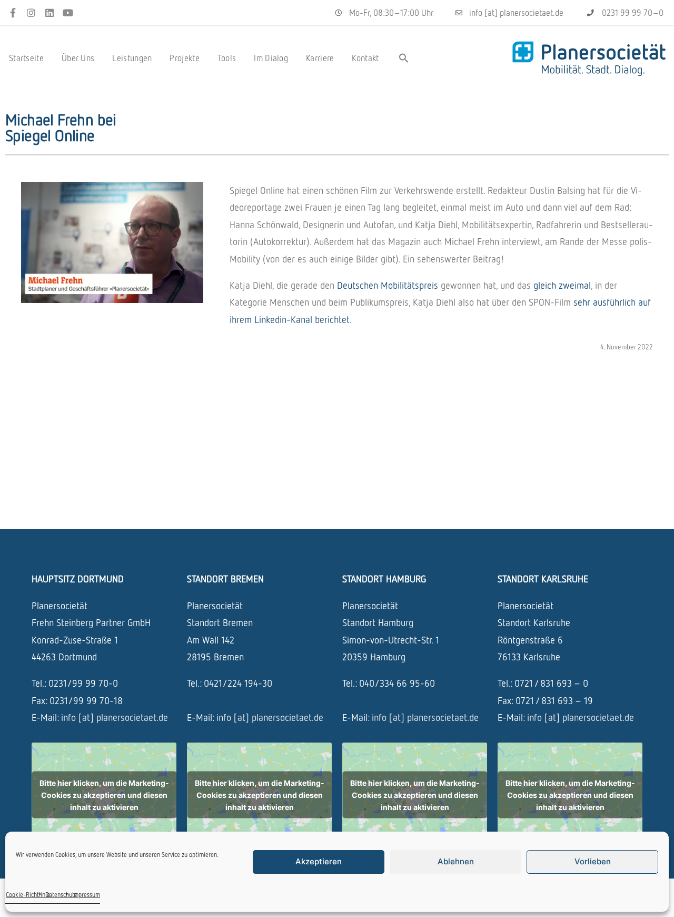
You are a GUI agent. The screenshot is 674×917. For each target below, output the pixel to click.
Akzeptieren (318, 861)
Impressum (86, 895)
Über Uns (78, 58)
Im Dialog (271, 58)
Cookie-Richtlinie (28, 895)
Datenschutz (61, 895)
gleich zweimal (562, 285)
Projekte (184, 58)
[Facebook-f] (13, 13)
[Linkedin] (49, 13)
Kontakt (365, 58)
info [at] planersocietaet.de (114, 717)
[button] (404, 58)
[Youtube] (67, 13)
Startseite (26, 58)
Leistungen (132, 58)
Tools (226, 58)
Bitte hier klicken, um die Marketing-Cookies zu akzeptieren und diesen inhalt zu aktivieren (104, 794)
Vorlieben (592, 861)
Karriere (320, 58)
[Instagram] (31, 13)
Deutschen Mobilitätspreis (387, 285)
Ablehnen (456, 861)
